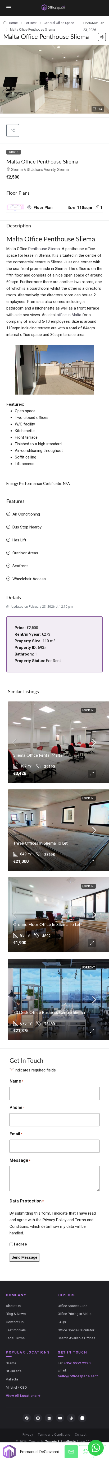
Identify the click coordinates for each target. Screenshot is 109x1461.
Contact (81, 1434)
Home (13, 23)
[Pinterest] (71, 1418)
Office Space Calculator (76, 1330)
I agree (20, 1244)
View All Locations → (23, 1395)
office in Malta (69, 314)
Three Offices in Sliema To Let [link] (40, 843)
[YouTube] (60, 1418)
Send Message (24, 1257)
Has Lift (19, 540)
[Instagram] (38, 1418)
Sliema (11, 1363)
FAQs (62, 1322)
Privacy (27, 1434)
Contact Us (15, 1322)
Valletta (12, 1379)
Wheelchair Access (29, 579)
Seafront (20, 566)
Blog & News (16, 1314)
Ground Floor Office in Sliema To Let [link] (46, 925)
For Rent (31, 23)
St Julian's (13, 1371)
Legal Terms (15, 1338)
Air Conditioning (26, 514)
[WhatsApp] (82, 1418)
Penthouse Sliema (44, 248)
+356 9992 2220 (77, 1363)
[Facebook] (26, 1418)
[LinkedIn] (49, 1418)
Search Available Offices (76, 1338)
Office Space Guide (72, 1305)
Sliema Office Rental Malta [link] (37, 755)
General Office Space (59, 23)
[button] (102, 37)
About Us (13, 1305)
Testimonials (16, 1330)
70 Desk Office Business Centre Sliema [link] (49, 1012)
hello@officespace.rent (78, 1376)
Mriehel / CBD (16, 1387)
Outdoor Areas (25, 553)
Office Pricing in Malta (75, 1314)
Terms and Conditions (54, 1434)
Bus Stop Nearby (27, 527)
